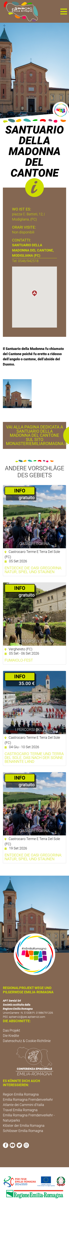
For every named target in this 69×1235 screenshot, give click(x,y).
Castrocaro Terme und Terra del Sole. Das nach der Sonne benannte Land (34, 757)
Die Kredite (11, 1036)
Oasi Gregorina (34, 543)
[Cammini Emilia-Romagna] (19, 11)
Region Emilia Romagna (21, 1094)
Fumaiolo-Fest (19, 660)
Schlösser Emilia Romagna (23, 1131)
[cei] (34, 1061)
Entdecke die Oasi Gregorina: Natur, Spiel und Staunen (33, 570)
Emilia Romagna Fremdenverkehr (28, 1099)
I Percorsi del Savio (34, 641)
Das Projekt (11, 1030)
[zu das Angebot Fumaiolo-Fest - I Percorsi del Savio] (34, 614)
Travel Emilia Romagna (20, 1110)
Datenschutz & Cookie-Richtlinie (27, 1041)
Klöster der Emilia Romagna (23, 1125)
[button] (63, 11)
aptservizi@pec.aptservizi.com (27, 1016)
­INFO (19, 491)
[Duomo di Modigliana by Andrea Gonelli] (17, 393)
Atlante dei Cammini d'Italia (23, 1105)
